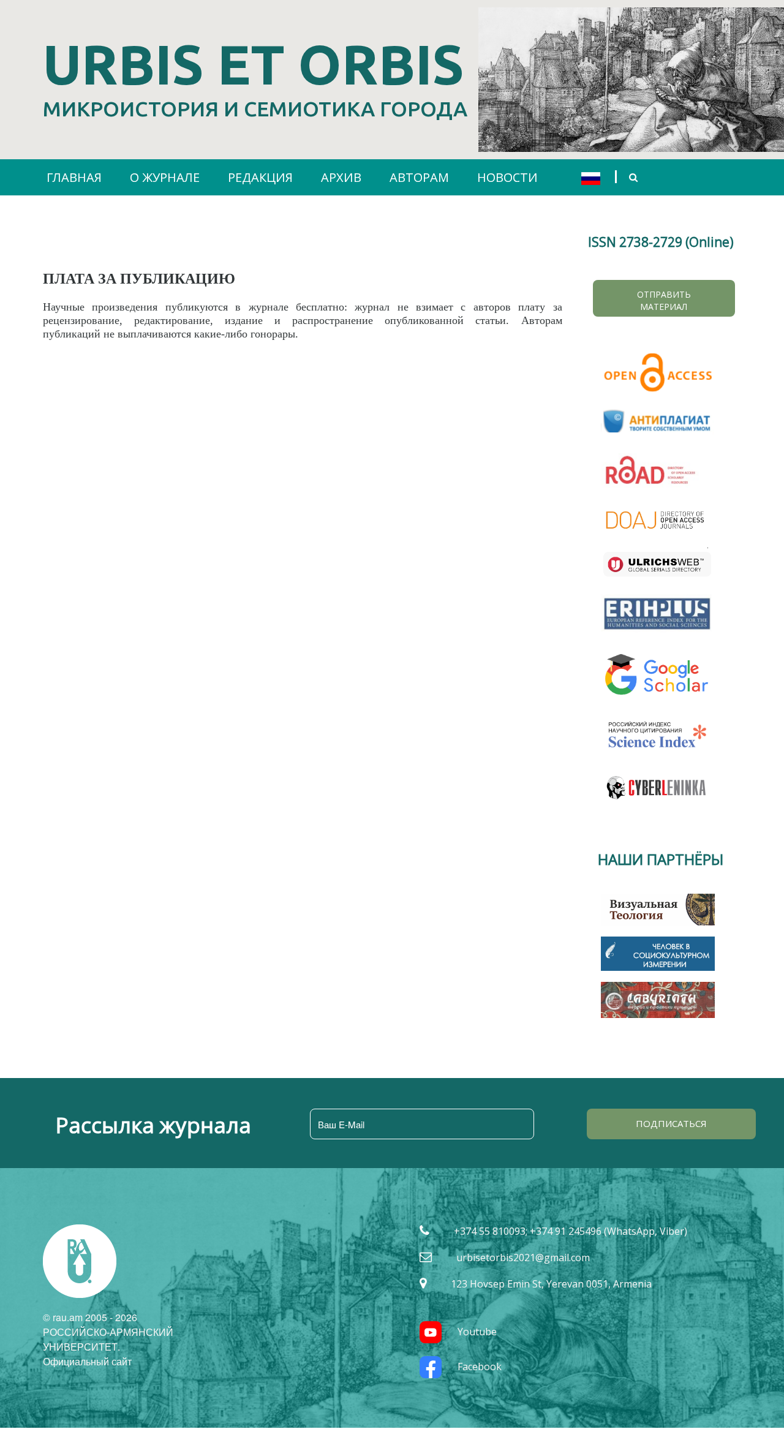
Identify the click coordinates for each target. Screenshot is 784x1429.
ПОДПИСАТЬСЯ (671, 1123)
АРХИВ (341, 177)
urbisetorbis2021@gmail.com (523, 1257)
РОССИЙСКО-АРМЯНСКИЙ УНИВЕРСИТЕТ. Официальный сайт (108, 1346)
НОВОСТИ (507, 177)
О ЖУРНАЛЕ (165, 177)
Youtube (477, 1331)
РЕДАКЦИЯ (260, 177)
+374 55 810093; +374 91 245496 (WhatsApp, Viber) (570, 1231)
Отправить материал (664, 300)
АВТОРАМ (419, 177)
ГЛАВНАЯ (74, 177)
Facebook (480, 1366)
